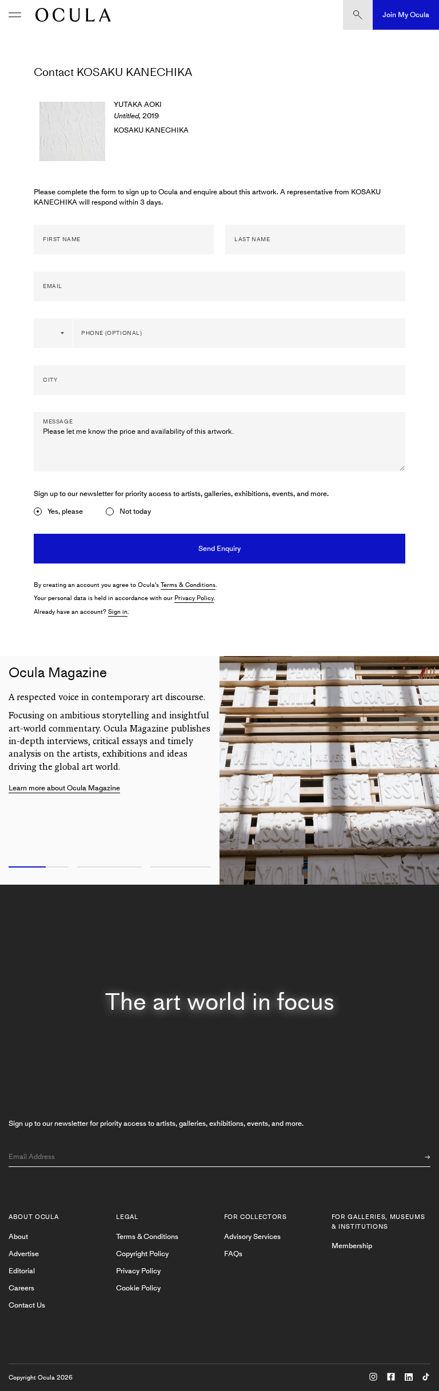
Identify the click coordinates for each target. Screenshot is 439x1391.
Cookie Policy (138, 1288)
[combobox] (53, 333)
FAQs (233, 1253)
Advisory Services (252, 1236)
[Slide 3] (183, 867)
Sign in (117, 611)
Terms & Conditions (188, 585)
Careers (21, 1288)
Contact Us (27, 1305)
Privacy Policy (194, 598)
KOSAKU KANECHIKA (151, 130)
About (18, 1236)
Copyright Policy (142, 1253)
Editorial (22, 1270)
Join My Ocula (405, 14)
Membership (352, 1245)
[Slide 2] (109, 867)
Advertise (24, 1253)
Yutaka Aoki (138, 104)
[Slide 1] (36, 867)
